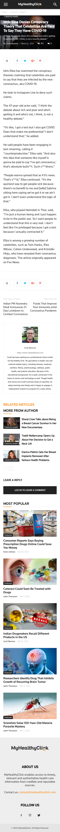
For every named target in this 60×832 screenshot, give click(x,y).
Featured (8, 535)
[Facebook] (21, 815)
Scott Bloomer (12, 43)
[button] (55, 4)
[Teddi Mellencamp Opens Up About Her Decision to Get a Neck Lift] (11, 439)
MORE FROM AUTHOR (20, 411)
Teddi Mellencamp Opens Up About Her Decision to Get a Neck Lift (38, 439)
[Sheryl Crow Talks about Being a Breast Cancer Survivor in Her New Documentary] (11, 423)
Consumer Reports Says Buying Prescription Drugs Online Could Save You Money (27, 544)
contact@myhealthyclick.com (37, 792)
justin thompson (10, 596)
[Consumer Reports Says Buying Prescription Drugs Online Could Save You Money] (30, 523)
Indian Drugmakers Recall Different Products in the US (26, 635)
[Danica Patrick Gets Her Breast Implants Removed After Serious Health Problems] (11, 456)
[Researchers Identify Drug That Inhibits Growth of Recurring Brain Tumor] (30, 661)
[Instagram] (30, 815)
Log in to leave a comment (30, 490)
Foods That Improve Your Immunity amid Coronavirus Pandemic (43, 307)
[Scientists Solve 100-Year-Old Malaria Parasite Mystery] (30, 706)
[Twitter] (39, 815)
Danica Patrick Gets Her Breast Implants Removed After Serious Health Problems (39, 456)
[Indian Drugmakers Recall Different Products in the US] (30, 616)
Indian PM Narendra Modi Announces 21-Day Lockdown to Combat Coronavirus (15, 309)
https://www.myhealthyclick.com (30, 353)
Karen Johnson (9, 552)
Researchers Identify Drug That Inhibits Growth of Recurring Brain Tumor (28, 680)
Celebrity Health (18, 12)
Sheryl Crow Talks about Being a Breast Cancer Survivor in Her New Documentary (39, 423)
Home (4, 12)
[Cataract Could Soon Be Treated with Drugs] (30, 571)
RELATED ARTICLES (18, 405)
